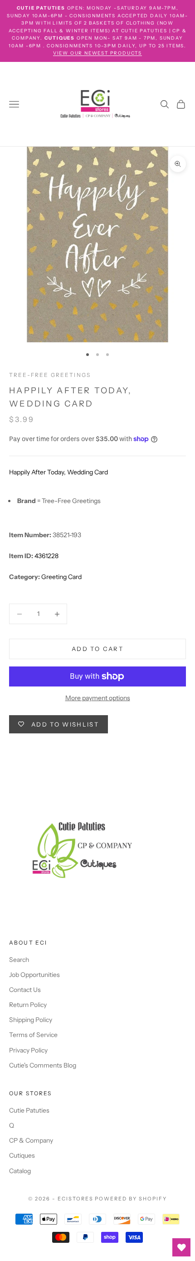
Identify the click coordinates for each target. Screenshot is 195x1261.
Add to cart (97, 648)
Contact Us (25, 990)
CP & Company (31, 1140)
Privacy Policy (28, 1050)
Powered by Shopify (131, 1198)
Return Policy (28, 1005)
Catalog (20, 1171)
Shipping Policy (30, 1020)
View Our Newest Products (97, 53)
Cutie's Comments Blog (42, 1065)
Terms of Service (33, 1035)
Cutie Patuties (29, 1110)
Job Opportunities (34, 975)
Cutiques (22, 1155)
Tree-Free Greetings (50, 374)
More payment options (97, 698)
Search (19, 960)
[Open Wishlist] (181, 1247)
